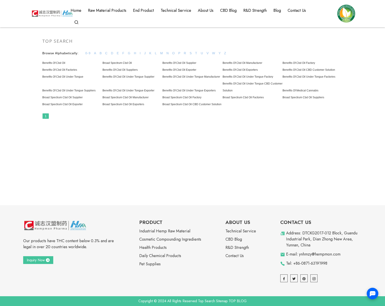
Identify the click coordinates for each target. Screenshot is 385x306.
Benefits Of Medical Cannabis (300, 90)
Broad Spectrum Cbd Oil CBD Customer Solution (191, 104)
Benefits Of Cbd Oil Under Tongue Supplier (128, 76)
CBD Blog (233, 239)
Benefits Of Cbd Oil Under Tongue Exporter (128, 90)
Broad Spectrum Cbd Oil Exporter (62, 104)
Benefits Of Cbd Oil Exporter (179, 69)
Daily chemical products (160, 256)
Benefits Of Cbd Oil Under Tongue (62, 76)
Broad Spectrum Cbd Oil (117, 62)
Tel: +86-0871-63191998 (306, 263)
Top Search (206, 301)
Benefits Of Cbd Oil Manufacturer (242, 62)
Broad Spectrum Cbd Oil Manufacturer (125, 97)
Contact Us (234, 256)
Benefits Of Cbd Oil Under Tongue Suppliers (69, 90)
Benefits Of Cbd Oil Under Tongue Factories (309, 76)
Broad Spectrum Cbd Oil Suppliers (303, 97)
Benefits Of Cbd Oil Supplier (179, 62)
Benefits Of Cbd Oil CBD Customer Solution (309, 69)
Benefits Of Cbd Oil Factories (59, 69)
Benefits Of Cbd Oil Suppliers (120, 69)
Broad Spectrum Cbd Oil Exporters (123, 104)
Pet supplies (150, 264)
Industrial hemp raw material (164, 231)
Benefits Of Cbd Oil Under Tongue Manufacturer (191, 76)
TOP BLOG (238, 301)
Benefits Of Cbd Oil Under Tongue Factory (248, 76)
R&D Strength (237, 247)
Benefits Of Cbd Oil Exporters (240, 69)
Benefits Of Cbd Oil (53, 62)
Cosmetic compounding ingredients (170, 239)
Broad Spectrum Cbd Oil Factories (243, 97)
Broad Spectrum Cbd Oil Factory (181, 97)
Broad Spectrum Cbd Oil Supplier (62, 97)
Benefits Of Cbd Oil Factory (299, 62)
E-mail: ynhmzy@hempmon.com (313, 254)
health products (153, 247)
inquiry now (36, 260)
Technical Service (240, 231)
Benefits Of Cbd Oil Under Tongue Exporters (189, 90)
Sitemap (222, 301)
